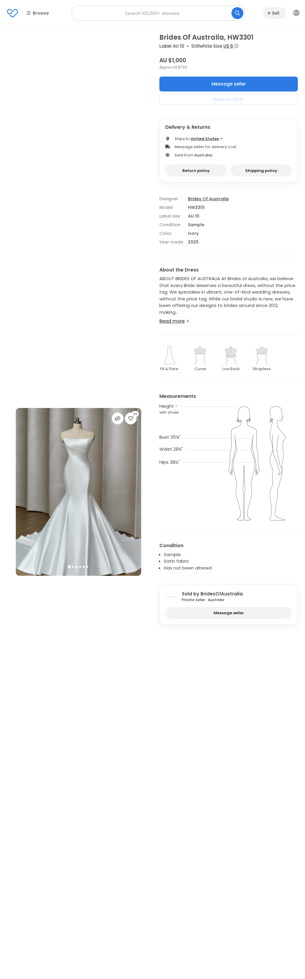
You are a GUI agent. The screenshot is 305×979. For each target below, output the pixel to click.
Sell (275, 13)
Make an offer (228, 99)
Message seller (228, 84)
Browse (41, 13)
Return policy (196, 170)
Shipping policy (261, 170)
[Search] (237, 13)
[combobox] (158, 13)
